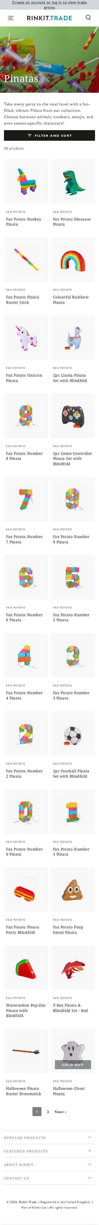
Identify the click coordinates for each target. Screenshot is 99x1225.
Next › (61, 1111)
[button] (88, 17)
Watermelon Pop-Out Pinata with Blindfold (26, 1010)
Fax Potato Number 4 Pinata (24, 695)
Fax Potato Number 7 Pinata (24, 539)
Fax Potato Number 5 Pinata (71, 617)
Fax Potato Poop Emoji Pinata (68, 929)
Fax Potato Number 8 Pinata (24, 456)
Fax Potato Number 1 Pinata (71, 852)
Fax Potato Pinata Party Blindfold (22, 929)
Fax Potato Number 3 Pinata (71, 695)
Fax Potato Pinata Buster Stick (22, 299)
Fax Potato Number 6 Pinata (24, 617)
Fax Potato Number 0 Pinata (24, 852)
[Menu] (11, 18)
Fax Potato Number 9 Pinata (71, 539)
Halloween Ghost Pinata (69, 1091)
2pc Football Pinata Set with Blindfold (71, 773)
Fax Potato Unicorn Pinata (24, 378)
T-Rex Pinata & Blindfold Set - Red (70, 1008)
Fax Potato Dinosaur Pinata (72, 222)
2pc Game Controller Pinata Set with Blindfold (72, 458)
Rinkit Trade (28, 1201)
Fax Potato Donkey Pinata (23, 222)
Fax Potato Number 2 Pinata (24, 773)
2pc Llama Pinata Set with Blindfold (70, 378)
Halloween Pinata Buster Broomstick (23, 1091)
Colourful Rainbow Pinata (71, 299)
